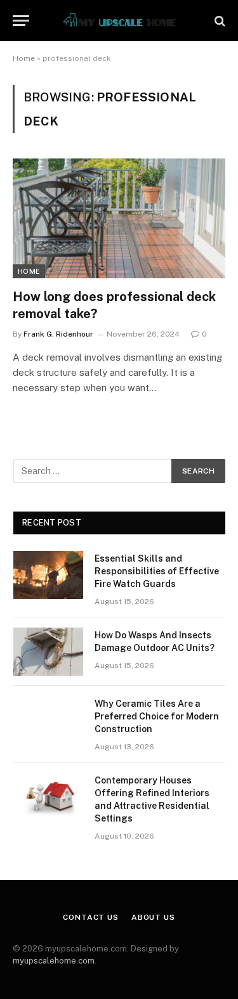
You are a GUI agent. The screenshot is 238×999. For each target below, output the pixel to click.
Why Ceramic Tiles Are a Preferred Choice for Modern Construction (157, 716)
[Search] (218, 20)
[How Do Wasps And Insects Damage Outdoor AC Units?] (48, 652)
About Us (153, 917)
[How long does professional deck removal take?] (119, 218)
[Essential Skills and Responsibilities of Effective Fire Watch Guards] (48, 575)
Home (24, 58)
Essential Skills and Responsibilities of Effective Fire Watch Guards (157, 571)
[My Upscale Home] (119, 20)
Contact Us (90, 917)
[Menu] (21, 20)
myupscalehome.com (54, 960)
